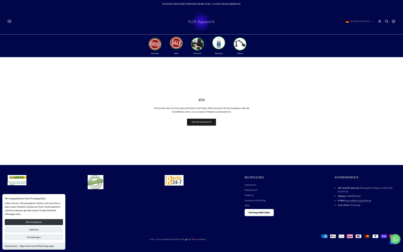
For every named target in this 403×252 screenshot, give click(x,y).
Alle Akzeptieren (34, 222)
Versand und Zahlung (255, 200)
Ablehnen (34, 229)
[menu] (9, 21)
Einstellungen (34, 237)
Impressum (250, 184)
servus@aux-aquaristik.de (358, 200)
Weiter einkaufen (201, 122)
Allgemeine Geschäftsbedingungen (36, 246)
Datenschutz (11, 246)
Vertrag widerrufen (259, 212)
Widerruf (249, 195)
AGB (247, 205)
